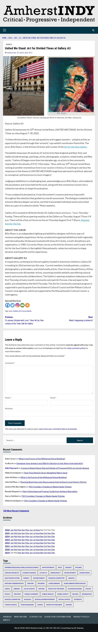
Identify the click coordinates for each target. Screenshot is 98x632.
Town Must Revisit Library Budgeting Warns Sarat (45, 472)
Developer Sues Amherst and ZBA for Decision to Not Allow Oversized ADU (49, 463)
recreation (87, 594)
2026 (7, 530)
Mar (19, 530)
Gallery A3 (17, 311)
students (78, 599)
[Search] (93, 30)
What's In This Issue (54, 605)
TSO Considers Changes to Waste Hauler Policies (50, 486)
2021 (7, 546)
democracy (56, 573)
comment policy (76, 348)
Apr (23, 530)
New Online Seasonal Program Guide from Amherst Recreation (49, 491)
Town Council (11, 605)
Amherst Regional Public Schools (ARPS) (21, 567)
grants (71, 578)
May (27, 530)
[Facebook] (7, 305)
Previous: (24, 320)
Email (53, 397)
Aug (38, 530)
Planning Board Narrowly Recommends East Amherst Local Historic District (53, 482)
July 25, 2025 (23, 53)
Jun (31, 530)
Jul (34, 530)
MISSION (7, 616)
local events (27, 311)
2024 (7, 536)
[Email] (22, 305)
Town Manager (27, 605)
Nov (49, 533)
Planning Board (75, 589)
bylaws (78, 567)
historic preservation (14, 583)
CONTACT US (35, 616)
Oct (45, 533)
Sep (41, 533)
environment (39, 578)
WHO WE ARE (20, 616)
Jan (12, 530)
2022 (7, 543)
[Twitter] (12, 305)
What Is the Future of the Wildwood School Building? (42, 458)
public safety (63, 594)
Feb (15, 530)
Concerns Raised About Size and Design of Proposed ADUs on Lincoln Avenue (55, 468)
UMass (40, 605)
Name (8, 397)
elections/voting (12, 578)
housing (41, 583)
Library (17, 589)
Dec (53, 533)
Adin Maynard (11, 468)
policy (7, 594)
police (88, 589)
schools (27, 599)
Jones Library (54, 583)
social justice (64, 599)
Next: (81, 319)
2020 (7, 549)
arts (10, 311)
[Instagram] (17, 305)
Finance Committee (56, 578)
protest (17, 594)
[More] (27, 305)
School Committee (12, 599)
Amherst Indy (11, 53)
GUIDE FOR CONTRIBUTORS (57, 616)
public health (48, 594)
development (70, 573)
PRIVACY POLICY (81, 616)
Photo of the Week (56, 589)
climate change (29, 573)
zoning (69, 605)
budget (68, 567)
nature (41, 589)
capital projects (12, 573)
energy (26, 578)
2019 (7, 552)
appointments (48, 567)
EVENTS (9, 44)
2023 (7, 539)
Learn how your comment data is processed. (58, 429)
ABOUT (6, 620)
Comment (10, 363)
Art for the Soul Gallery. (75, 146)
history (30, 583)
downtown (84, 573)
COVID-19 (43, 573)
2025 (7, 533)
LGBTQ (7, 589)
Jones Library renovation (75, 583)
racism (75, 594)
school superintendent (45, 599)
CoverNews (66, 628)
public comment (31, 594)
